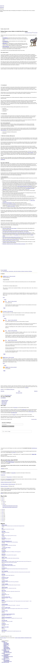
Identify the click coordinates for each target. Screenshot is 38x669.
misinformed (23, 271)
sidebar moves (24, 409)
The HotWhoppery (6, 658)
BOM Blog (3, 574)
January (4, 504)
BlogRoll (5, 645)
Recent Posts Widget (34, 419)
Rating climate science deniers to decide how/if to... (10, 507)
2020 (2, 509)
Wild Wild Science (34, 448)
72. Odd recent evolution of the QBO (7, 621)
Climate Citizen (4, 560)
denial (17, 271)
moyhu (3, 534)
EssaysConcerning (4, 544)
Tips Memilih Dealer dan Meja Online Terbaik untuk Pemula (10, 558)
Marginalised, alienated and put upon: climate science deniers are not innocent (14, 243)
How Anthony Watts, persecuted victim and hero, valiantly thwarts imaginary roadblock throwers (17, 232)
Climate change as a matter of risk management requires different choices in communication (15, 608)
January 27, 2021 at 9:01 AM (8, 311)
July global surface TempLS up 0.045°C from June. (9, 535)
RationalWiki (13, 472)
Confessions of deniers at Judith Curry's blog (9, 241)
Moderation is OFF (4, 401)
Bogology (3, 600)
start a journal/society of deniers (11, 203)
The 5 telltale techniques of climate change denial (8, 484)
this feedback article (14, 412)
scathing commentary (11, 462)
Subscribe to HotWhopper (6, 422)
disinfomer (19, 271)
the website (16, 234)
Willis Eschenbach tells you (10, 461)
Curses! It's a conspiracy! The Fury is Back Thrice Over (11, 239)
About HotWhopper (7, 659)
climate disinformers (5, 271)
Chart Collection (6, 657)
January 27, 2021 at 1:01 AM (12, 301)
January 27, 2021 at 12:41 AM (10, 276)
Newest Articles (6, 644)
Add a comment (35, 32)
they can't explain (30, 152)
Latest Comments (4, 402)
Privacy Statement (6, 660)
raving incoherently (3, 130)
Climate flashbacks (6, 647)
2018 (2, 512)
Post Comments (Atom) (8, 395)
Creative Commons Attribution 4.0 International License (23, 637)
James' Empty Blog (5, 571)
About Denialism (6, 654)
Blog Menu (3, 641)
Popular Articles (6, 646)
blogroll (14, 414)
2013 (2, 519)
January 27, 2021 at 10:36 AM (12, 320)
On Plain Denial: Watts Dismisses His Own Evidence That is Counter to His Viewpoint (15, 230)
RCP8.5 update (4, 548)
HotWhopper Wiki (6, 651)
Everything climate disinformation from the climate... (10, 505)
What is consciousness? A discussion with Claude (9, 545)
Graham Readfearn (5, 604)
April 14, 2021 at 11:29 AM (12, 367)
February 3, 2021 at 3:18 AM (9, 357)
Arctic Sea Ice (4, 593)
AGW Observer (4, 630)
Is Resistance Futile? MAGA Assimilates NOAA (8, 565)
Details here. (26, 387)
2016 (2, 515)
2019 (2, 510)
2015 (2, 516)
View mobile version (19, 392)
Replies (5, 299)
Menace (3, 627)
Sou (6, 301)
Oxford (8, 488)
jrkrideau (4, 276)
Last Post (3, 611)
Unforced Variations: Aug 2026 (6, 538)
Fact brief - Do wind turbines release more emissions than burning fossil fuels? (13, 525)
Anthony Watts (32, 200)
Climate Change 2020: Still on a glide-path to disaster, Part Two (11, 591)
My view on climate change (6, 607)
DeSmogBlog (4, 550)
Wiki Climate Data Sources (8, 652)
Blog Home (5, 642)
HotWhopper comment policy (10, 389)
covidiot (15, 271)
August (4, 501)
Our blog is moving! (5, 578)
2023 (2, 497)
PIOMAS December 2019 (5, 594)
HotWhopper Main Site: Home (8, 656)
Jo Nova (5, 201)
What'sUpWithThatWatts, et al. (7, 541)
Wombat (6, 367)
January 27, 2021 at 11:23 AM (12, 340)
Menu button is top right (5, 662)
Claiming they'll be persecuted (7, 202)
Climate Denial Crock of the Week (7, 564)
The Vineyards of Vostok (5, 624)
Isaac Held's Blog (4, 620)
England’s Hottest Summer (5, 532)
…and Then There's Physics (6, 547)
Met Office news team (5, 577)
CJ (3, 311)
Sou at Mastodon (3, 397)
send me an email (30, 411)
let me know (15, 407)
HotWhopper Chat (6, 650)
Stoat (2, 528)
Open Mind (3, 531)
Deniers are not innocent (4, 486)
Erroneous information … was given (7, 597)
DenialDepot (4, 623)
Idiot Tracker (4, 590)
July (3, 503)
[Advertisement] (19, 19)
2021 (2, 500)
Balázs (4, 357)
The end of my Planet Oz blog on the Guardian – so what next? (11, 605)
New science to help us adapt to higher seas (8, 575)
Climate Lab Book (4, 587)
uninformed (26, 271)
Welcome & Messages (5, 400)
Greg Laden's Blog (5, 610)
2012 (2, 520)
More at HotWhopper (5, 655)
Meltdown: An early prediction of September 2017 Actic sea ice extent (12, 618)
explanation (4, 472)
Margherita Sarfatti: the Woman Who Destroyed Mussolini (10, 581)
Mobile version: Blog (7, 648)
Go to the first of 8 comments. (28, 32)
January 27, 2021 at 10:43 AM (12, 330)
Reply (4, 297)
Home (19, 391)
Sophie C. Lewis (4, 557)
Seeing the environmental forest (7, 617)
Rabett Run (3, 554)
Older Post (35, 391)
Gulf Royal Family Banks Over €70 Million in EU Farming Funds (11, 551)
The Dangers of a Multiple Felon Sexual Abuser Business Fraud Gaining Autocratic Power (15, 568)
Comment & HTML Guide (8, 661)
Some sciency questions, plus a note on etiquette (10, 228)
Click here (2, 389)
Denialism (3, 653)
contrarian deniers (11, 271)
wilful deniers (30, 271)
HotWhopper (2, 7)
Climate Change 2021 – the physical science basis (9, 588)
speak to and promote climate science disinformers (24, 186)
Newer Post (2, 391)
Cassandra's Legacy (5, 580)
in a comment (14, 452)
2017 (2, 513)
